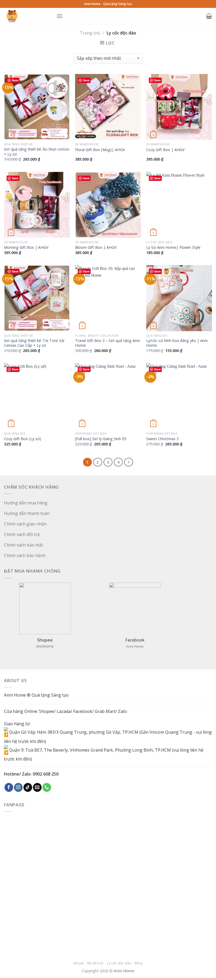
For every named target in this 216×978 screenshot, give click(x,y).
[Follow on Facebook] (8, 787)
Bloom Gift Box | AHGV (96, 247)
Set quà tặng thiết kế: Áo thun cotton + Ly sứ (36, 152)
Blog (138, 963)
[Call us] (46, 787)
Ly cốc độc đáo (119, 963)
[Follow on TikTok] (27, 787)
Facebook (82, 711)
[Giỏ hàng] (209, 16)
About (78, 963)
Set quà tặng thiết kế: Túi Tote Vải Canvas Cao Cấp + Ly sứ (34, 343)
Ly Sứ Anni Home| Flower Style (173, 247)
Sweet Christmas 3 (162, 438)
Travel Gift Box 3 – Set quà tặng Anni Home (107, 343)
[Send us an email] (37, 787)
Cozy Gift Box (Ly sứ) (22, 438)
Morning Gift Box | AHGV (26, 247)
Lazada (64, 711)
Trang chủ (90, 33)
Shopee (46, 711)
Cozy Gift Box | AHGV (165, 149)
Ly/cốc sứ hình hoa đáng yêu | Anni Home (177, 343)
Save (15, 80)
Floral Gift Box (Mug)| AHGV (100, 149)
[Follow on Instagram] (18, 787)
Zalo (122, 711)
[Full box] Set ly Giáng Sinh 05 (100, 438)
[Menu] (59, 15)
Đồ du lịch (95, 963)
